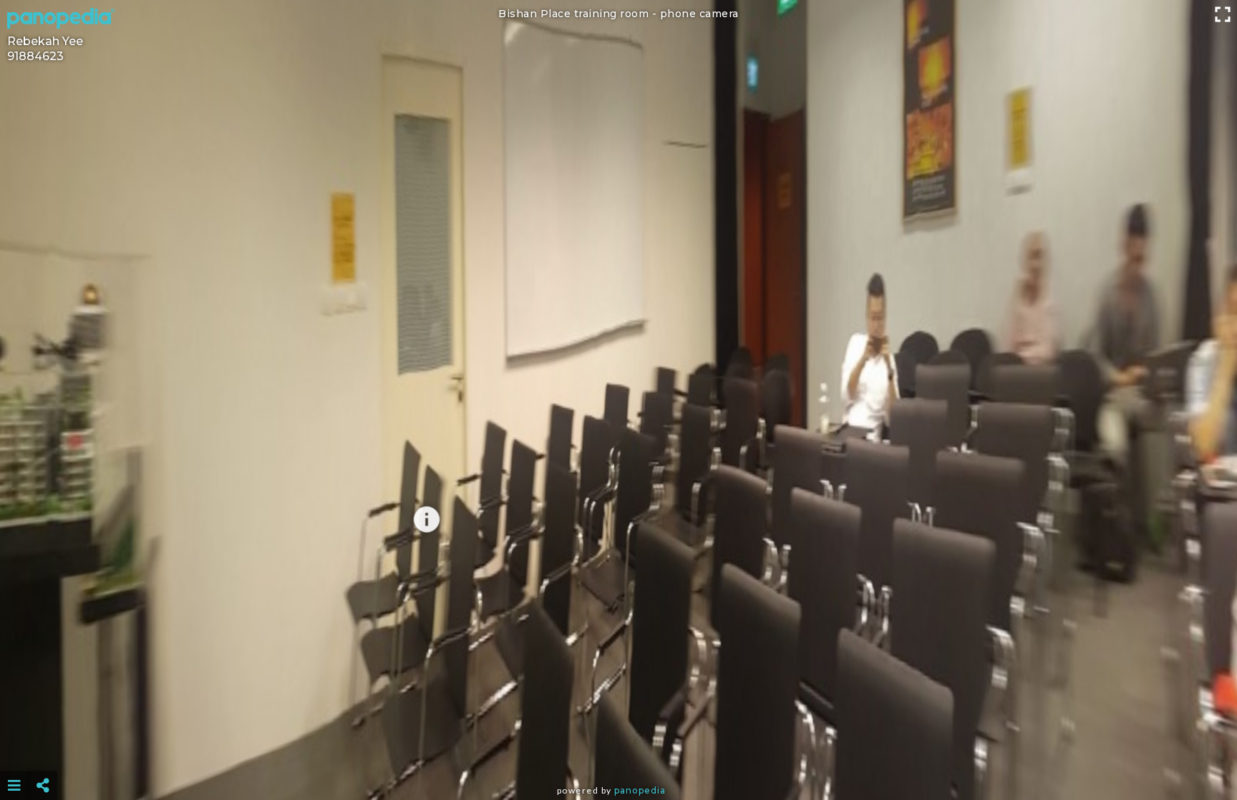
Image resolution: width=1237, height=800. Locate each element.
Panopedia (640, 790)
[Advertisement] (618, 750)
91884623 (35, 56)
